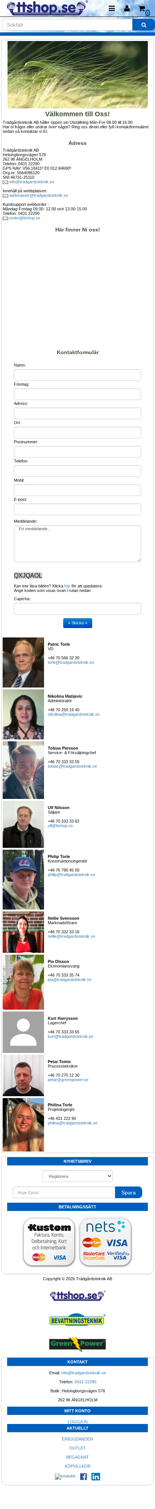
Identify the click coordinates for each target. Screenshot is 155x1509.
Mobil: (19, 480)
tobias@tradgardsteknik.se (72, 766)
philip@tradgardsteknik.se (71, 874)
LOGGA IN (78, 1421)
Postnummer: (26, 442)
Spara (129, 1193)
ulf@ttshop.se (60, 825)
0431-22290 (85, 1382)
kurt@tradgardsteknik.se (70, 1036)
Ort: (17, 422)
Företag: (21, 384)
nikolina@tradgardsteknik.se (74, 714)
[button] (126, 8)
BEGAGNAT (77, 1457)
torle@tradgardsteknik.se (71, 662)
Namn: (20, 365)
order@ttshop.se (24, 218)
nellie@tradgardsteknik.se (71, 936)
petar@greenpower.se (68, 1079)
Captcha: (22, 598)
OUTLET (77, 1448)
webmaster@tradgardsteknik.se (38, 195)
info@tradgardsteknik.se (31, 181)
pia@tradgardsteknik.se (69, 979)
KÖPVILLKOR (78, 1466)
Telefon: (21, 461)
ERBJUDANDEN (77, 1439)
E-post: (20, 499)
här (67, 586)
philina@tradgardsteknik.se (72, 1123)
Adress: (21, 403)
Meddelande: (25, 521)
